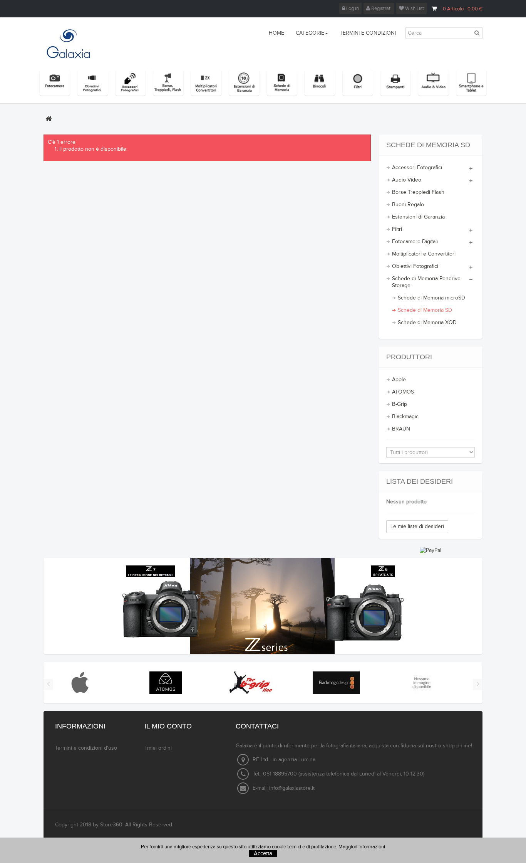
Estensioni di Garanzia (418, 217)
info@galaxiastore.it (292, 788)
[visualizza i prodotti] (80, 683)
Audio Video (406, 180)
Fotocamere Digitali (415, 242)
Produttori (409, 357)
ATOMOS (403, 392)
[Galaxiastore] (77, 43)
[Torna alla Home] (48, 119)
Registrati (381, 8)
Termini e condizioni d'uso (86, 748)
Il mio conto (168, 726)
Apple (399, 380)
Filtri (397, 229)
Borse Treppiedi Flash (418, 192)
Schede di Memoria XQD (427, 323)
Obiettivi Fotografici (415, 266)
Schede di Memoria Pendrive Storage (426, 282)
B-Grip (399, 404)
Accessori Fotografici (417, 168)
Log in (352, 8)
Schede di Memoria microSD (431, 298)
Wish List (414, 8)
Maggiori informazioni (361, 847)
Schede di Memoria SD (425, 310)
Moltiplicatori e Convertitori (424, 254)
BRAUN (401, 429)
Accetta (263, 853)
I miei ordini (158, 748)
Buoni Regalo (408, 205)
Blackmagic (405, 417)
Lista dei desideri (419, 481)
